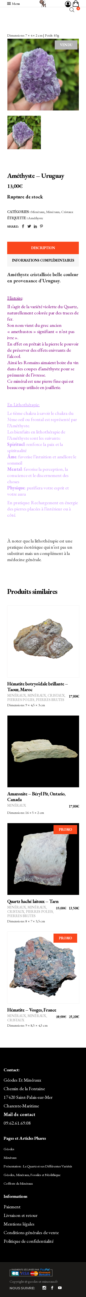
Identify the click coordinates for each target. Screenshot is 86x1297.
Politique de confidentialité (29, 1241)
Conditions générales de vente (31, 1232)
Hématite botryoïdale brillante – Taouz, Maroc (37, 687)
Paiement (12, 1207)
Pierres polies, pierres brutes (35, 699)
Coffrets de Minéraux (18, 1183)
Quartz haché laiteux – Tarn (33, 901)
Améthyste (35, 218)
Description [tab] (43, 248)
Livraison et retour (21, 1215)
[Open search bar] (72, 9)
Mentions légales (19, 1224)
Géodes (9, 1149)
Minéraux (37, 211)
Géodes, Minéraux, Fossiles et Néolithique (32, 1174)
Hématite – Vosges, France (31, 1010)
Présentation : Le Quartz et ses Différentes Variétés (38, 1166)
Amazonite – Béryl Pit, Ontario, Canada (36, 797)
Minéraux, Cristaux (59, 211)
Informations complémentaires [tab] (43, 260)
